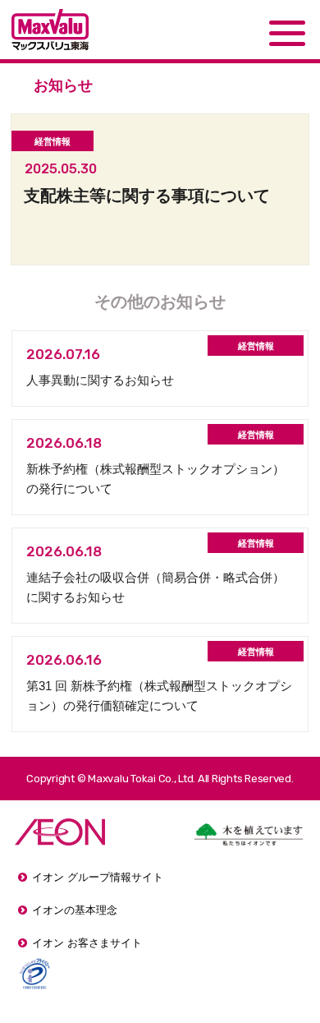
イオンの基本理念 (74, 910)
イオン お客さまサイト (87, 943)
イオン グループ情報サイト (97, 877)
